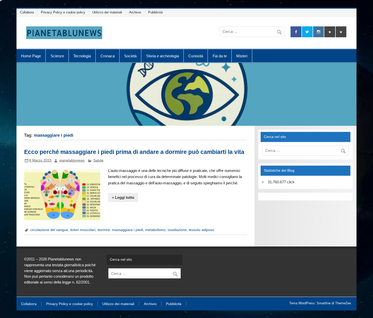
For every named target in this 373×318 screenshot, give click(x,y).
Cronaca (107, 56)
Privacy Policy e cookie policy (63, 12)
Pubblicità (155, 12)
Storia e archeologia (162, 56)
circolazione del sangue (49, 230)
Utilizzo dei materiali (107, 12)
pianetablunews (71, 160)
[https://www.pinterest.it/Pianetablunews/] (329, 31)
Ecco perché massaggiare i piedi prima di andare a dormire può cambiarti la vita (134, 152)
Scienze (57, 56)
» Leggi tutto (123, 197)
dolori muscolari (82, 230)
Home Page (31, 56)
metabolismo (155, 230)
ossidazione (177, 230)
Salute (98, 160)
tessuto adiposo (201, 230)
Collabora (27, 12)
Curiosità (195, 56)
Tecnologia (82, 56)
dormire (103, 230)
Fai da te (220, 56)
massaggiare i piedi (127, 230)
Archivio (135, 12)
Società (130, 56)
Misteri (241, 56)
